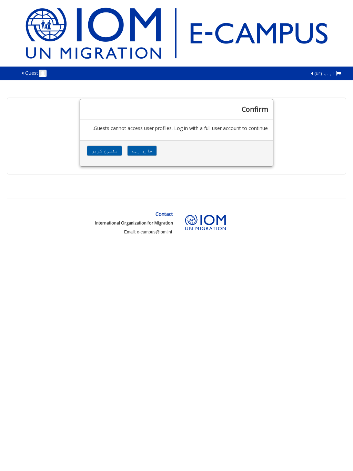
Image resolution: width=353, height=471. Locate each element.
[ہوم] (176, 32)
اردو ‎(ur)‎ (324, 73)
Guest (31, 73)
